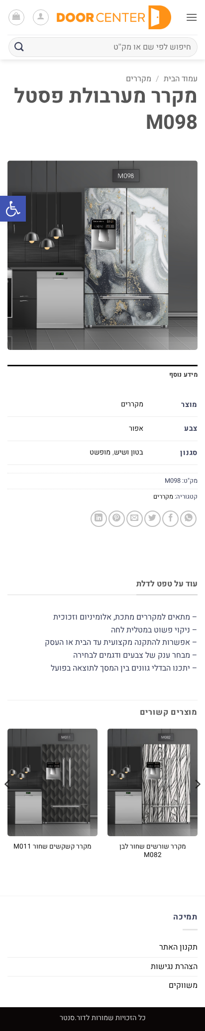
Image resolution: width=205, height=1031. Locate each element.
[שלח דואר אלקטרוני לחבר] (134, 519)
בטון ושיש (128, 452)
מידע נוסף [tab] (183, 374)
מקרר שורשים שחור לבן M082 (152, 851)
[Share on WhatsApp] (188, 519)
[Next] (8, 804)
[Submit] (19, 47)
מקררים (138, 79)
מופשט (100, 452)
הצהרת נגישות (174, 967)
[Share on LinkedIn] (99, 519)
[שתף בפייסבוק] (170, 519)
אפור (136, 428)
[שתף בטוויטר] (152, 519)
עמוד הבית (181, 79)
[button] (13, 209)
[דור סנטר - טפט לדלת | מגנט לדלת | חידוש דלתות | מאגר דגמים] (114, 17)
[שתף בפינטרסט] (116, 519)
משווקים (183, 985)
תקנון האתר (178, 947)
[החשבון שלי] (41, 17)
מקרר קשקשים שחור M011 (52, 847)
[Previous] (197, 804)
